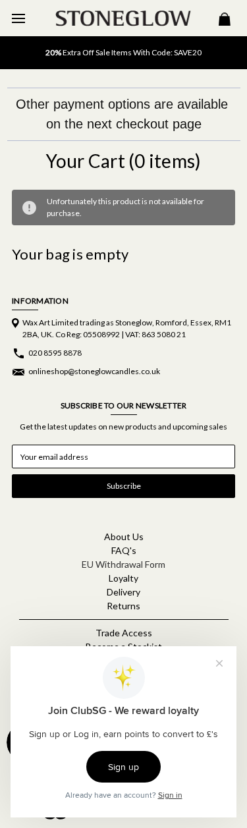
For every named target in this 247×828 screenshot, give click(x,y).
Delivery (123, 591)
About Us (124, 536)
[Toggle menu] (18, 18)
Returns (123, 605)
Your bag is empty (70, 254)
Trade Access (124, 632)
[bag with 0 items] (224, 20)
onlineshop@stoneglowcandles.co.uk (94, 371)
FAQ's (123, 550)
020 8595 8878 (55, 353)
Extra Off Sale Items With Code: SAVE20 (123, 52)
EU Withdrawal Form (123, 564)
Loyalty (123, 578)
